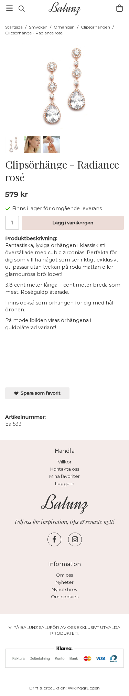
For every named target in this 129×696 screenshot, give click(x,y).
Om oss (64, 575)
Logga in (64, 483)
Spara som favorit (40, 393)
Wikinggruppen (84, 687)
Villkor (65, 461)
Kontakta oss (64, 469)
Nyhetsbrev (64, 589)
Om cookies (64, 596)
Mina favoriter (64, 476)
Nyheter (64, 582)
